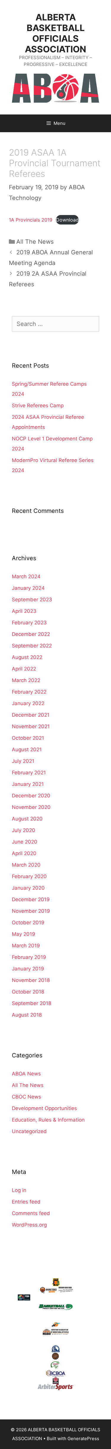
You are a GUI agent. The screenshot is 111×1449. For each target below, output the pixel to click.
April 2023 (24, 611)
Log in (19, 1190)
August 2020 (27, 819)
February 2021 (29, 773)
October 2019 (28, 922)
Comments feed (31, 1213)
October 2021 (28, 738)
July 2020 (23, 830)
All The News (35, 241)
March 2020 (26, 865)
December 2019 (31, 899)
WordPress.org (29, 1225)
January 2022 (28, 703)
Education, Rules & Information (48, 1120)
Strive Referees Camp (38, 405)
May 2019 (23, 934)
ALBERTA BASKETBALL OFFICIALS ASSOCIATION (55, 33)
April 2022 (24, 669)
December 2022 (31, 634)
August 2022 (27, 657)
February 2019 (29, 957)
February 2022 (29, 692)
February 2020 (29, 876)
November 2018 (31, 980)
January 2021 (28, 784)
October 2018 (28, 992)
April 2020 (24, 853)
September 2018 (31, 1003)
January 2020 (28, 888)
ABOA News (26, 1074)
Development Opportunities (44, 1108)
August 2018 (27, 1015)
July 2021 (23, 761)
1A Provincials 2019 (30, 220)
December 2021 (30, 715)
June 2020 (24, 842)
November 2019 (31, 911)
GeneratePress (83, 1438)
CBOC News (26, 1097)
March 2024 (26, 576)
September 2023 (32, 599)
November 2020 (31, 807)
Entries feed (26, 1202)
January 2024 (28, 588)
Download (67, 220)
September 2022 (32, 646)
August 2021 (27, 749)
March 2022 (26, 680)
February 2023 (29, 623)
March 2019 (26, 946)
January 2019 (28, 969)
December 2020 (31, 796)
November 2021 (31, 726)
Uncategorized (29, 1131)
